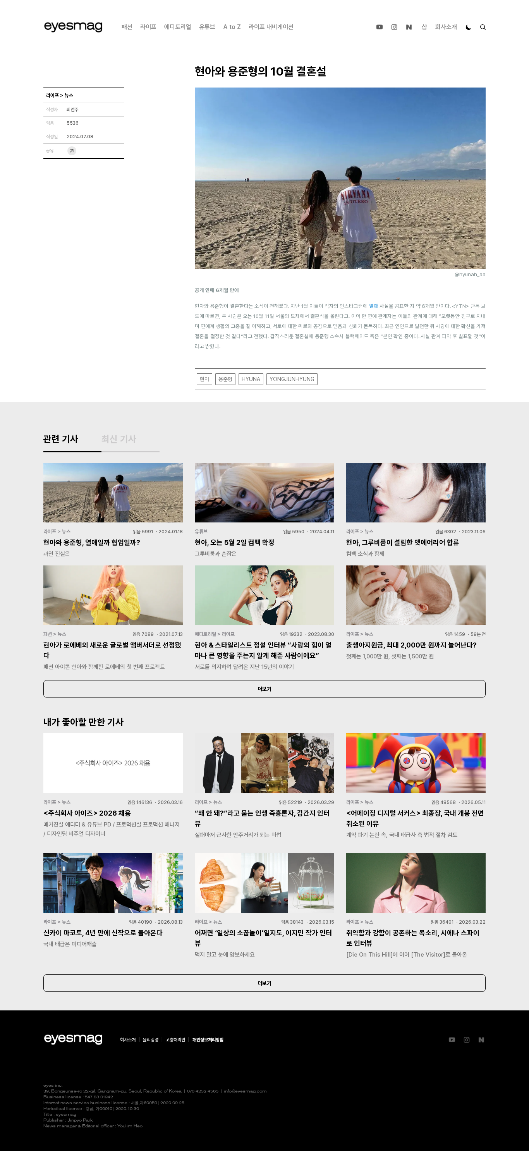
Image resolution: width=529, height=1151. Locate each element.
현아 (204, 379)
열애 (373, 306)
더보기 (264, 689)
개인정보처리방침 (207, 1040)
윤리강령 (150, 1040)
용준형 (225, 379)
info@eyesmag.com (245, 1091)
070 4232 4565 (202, 1091)
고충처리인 (175, 1040)
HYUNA (251, 379)
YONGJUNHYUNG (292, 379)
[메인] (73, 27)
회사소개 (446, 27)
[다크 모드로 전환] (468, 27)
